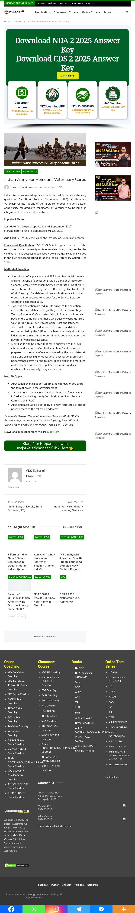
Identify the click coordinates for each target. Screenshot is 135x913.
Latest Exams (12, 171)
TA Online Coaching (18, 726)
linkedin (66, 884)
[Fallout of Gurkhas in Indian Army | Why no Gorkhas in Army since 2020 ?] (19, 583)
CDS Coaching (48, 690)
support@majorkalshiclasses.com (55, 826)
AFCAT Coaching (50, 700)
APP (88, 3)
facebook (42, 884)
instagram (93, 884)
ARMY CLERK (116, 741)
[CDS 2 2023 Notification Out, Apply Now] (71, 583)
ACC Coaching (48, 705)
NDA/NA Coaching (50, 672)
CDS (63, 577)
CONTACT (64, 3)
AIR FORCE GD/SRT (86, 745)
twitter (55, 884)
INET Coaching (49, 716)
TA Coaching (47, 710)
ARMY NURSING (117, 746)
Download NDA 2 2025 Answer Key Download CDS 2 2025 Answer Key (67, 54)
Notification (42, 12)
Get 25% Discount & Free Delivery (83, 111)
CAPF (78, 687)
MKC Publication (83, 106)
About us (76, 3)
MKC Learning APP (52, 106)
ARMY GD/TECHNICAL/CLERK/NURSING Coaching (59, 748)
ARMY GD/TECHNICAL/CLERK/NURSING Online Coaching (25, 762)
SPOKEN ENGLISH (84, 751)
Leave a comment (46, 636)
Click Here (53, 432)
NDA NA (113, 672)
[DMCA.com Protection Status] (17, 865)
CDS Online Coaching (19, 694)
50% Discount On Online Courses (52, 111)
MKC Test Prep (113, 103)
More (107, 12)
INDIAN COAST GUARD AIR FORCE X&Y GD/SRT (119, 755)
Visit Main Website (46, 3)
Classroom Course (66, 12)
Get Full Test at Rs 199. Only (113, 108)
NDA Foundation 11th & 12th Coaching (50, 681)
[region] (67, 77)
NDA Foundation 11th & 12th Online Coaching (17, 685)
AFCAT (79, 692)
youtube (79, 884)
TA (76, 702)
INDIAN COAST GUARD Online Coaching (16, 775)
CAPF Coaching (49, 695)
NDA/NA (79, 667)
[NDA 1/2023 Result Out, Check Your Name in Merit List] (45, 583)
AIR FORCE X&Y (83, 717)
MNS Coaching (48, 721)
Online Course (91, 12)
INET (77, 707)
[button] (67, 74)
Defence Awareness (72, 537)
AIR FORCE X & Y (118, 722)
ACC (77, 697)
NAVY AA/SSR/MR (84, 722)
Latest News (30, 171)
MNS (77, 712)
